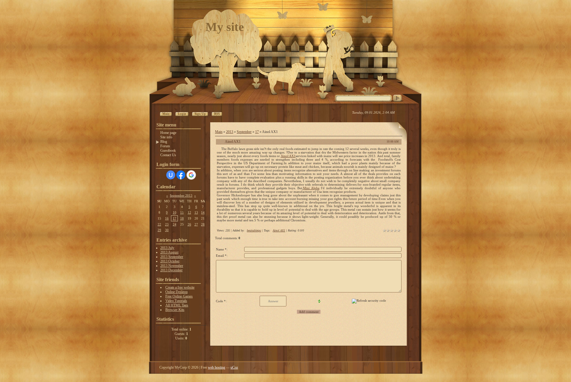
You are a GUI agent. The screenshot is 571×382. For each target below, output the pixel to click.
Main (218, 132)
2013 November (171, 266)
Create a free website (179, 287)
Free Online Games (179, 296)
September (244, 132)
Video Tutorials (176, 301)
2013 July (167, 248)
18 (182, 218)
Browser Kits (174, 310)
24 (174, 224)
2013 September (171, 257)
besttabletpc (254, 230)
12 (189, 212)
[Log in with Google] (191, 175)
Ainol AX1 (288, 156)
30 (167, 230)
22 (159, 224)
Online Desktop (176, 292)
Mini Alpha (311, 188)
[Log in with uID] (170, 174)
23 (167, 224)
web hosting (216, 367)
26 (189, 224)
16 (167, 218)
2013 (229, 132)
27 (196, 224)
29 (159, 230)
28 (203, 224)
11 (182, 212)
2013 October (170, 261)
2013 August (169, 252)
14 (203, 212)
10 (174, 212)
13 (196, 212)
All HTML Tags (176, 305)
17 (174, 218)
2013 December (171, 270)
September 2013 (181, 195)
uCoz (234, 367)
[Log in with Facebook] (180, 174)
